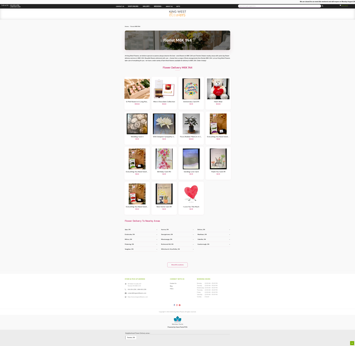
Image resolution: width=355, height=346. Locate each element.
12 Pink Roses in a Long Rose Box (137, 102)
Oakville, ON (202, 239)
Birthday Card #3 (164, 172)
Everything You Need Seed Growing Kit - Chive (218, 137)
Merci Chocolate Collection (164, 102)
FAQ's (171, 288)
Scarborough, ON (203, 244)
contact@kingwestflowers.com (137, 293)
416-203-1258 (132, 289)
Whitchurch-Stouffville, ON (170, 249)
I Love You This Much (191, 207)
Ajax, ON (127, 229)
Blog (171, 286)
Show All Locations (177, 265)
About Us (169, 6)
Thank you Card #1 (218, 172)
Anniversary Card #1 (191, 102)
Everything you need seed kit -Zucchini (137, 172)
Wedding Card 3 (137, 137)
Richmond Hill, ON (167, 244)
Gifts (178, 6)
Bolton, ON (201, 229)
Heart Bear (218, 102)
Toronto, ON (131, 337)
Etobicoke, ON (130, 234)
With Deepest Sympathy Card (164, 137)
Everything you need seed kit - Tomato (137, 207)
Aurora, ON (165, 229)
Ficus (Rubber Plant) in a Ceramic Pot (191, 137)
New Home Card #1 (164, 207)
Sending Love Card (191, 172)
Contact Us (120, 6)
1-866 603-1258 (141, 289)
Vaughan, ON (129, 249)
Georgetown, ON (167, 234)
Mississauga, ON (166, 239)
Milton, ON (128, 239)
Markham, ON (202, 234)
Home (127, 26)
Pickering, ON (129, 244)
